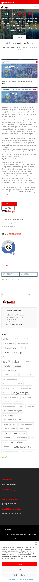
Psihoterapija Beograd (12, 419)
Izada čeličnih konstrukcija (10, 375)
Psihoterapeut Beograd (12, 411)
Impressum (30, 579)
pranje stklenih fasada (9, 406)
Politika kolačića (10, 579)
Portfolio (8, 208)
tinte (32, 437)
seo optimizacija (14, 433)
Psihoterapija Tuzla (9, 424)
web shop (6, 447)
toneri (4, 442)
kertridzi (28, 383)
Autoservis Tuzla (8, 357)
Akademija (23, 348)
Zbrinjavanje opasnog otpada (10, 451)
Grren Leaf (28, 361)
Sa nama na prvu (7, 494)
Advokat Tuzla (9, 348)
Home (4, 47)
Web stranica (9, 204)
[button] (36, 544)
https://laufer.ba (17, 324)
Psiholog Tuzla (30, 406)
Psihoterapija (9, 415)
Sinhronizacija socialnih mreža (11, 513)
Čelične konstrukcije (27, 451)
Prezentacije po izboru (9, 484)
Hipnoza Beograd (10, 370)
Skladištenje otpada (21, 437)
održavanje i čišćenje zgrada (10, 397)
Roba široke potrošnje (9, 428)
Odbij (19, 569)
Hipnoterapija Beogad (12, 366)
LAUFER (19, 37)
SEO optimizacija (12, 47)
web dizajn (18, 442)
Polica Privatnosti (21, 579)
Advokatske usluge (23, 343)
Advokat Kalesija (8, 343)
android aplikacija (12, 352)
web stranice (22, 446)
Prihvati (19, 564)
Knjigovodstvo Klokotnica (25, 388)
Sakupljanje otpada (24, 428)
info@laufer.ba (15, 322)
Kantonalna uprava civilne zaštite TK (12, 383)
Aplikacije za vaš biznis (9, 504)
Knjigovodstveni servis (8, 388)
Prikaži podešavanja (19, 575)
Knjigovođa (6, 392)
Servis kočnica (7, 438)
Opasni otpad (6, 401)
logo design (20, 393)
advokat (5, 339)
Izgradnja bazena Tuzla (27, 375)
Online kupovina (26, 397)
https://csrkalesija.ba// (9, 159)
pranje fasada (17, 401)
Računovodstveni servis (26, 424)
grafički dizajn (12, 361)
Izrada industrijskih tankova (10, 379)
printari (21, 406)
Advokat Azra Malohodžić (19, 339)
